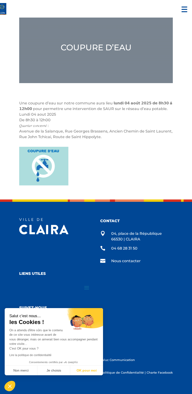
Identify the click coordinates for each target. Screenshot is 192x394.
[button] (183, 9)
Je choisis (54, 370)
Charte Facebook (160, 372)
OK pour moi (87, 370)
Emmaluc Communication (114, 360)
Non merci (21, 370)
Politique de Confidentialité (122, 372)
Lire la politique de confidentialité (30, 355)
